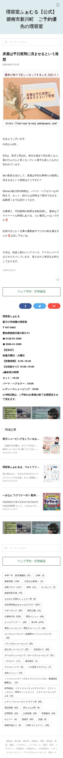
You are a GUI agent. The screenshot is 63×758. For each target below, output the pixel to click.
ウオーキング (13, 610)
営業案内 (48, 713)
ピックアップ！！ (16, 622)
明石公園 (34, 610)
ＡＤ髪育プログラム (39, 666)
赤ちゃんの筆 (31, 707)
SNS (31, 586)
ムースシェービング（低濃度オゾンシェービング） (29, 635)
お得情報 (30, 713)
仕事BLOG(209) (9, 270)
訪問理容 (11, 713)
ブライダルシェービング (19, 643)
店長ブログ (13, 586)
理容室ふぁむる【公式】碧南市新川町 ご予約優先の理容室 (31, 19)
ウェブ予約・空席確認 (32, 291)
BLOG (37, 622)
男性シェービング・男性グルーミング (25, 627)
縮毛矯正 (31, 660)
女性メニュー (13, 672)
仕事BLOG (13, 616)
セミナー (11, 719)
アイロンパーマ (14, 666)
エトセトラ (48, 586)
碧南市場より (13, 724)
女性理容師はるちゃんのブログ (22, 604)
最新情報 (12, 581)
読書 (42, 719)
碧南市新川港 (13, 592)
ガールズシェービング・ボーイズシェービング (29, 655)
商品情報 (11, 707)
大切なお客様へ (33, 581)
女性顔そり (41, 649)
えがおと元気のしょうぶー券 (20, 598)
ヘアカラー (12, 660)
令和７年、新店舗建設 (18, 575)
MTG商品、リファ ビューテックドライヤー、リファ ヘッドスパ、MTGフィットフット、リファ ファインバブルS (30, 692)
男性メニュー (35, 616)
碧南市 (27, 719)
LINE (40, 575)
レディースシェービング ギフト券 (23, 701)
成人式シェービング (17, 649)
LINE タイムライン (37, 724)
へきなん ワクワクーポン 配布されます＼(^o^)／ (30, 495)
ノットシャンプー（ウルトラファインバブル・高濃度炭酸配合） (31, 680)
